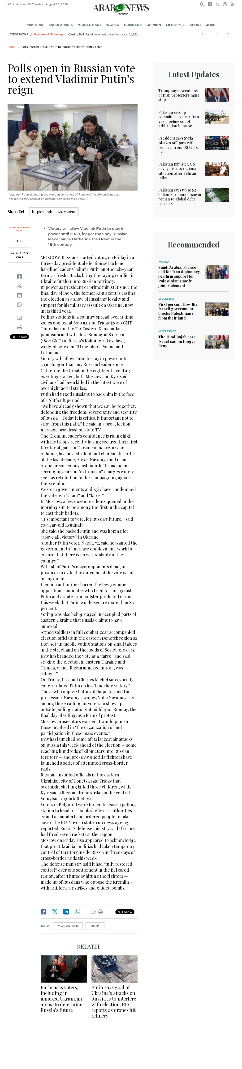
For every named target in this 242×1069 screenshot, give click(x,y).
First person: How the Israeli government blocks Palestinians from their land (178, 311)
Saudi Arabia (60, 25)
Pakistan (35, 25)
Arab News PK (22, 4)
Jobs (211, 25)
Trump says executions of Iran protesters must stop (178, 95)
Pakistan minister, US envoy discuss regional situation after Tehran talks (177, 171)
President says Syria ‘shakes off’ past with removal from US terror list (179, 145)
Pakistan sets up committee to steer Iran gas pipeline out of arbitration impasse (178, 119)
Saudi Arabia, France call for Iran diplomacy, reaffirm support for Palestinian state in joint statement (179, 276)
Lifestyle (175, 25)
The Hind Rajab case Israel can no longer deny (177, 341)
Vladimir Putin (68, 925)
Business (133, 25)
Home (12, 47)
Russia (95, 925)
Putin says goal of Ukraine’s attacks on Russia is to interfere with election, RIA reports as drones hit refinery (113, 1001)
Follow (21, 337)
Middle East (89, 25)
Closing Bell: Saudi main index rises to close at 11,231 (103, 34)
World (112, 25)
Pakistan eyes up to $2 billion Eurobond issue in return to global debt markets (179, 196)
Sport (195, 25)
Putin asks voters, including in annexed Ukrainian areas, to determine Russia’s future (61, 998)
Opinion (154, 25)
